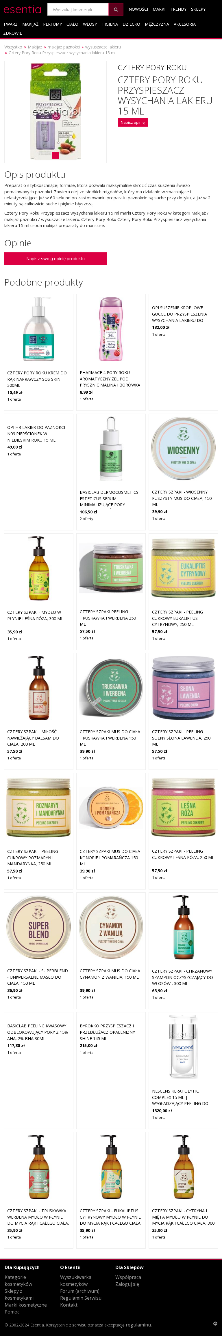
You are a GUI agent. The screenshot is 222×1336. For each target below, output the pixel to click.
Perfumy (52, 24)
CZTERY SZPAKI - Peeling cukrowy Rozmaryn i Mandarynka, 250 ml (32, 857)
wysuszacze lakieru (103, 47)
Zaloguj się (127, 1284)
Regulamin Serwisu (80, 1298)
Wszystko (13, 47)
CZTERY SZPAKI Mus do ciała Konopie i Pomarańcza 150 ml (110, 857)
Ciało (72, 24)
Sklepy (198, 9)
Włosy (90, 24)
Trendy (178, 9)
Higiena (109, 24)
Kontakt (68, 1305)
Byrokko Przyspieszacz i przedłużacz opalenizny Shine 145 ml (107, 1032)
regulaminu (138, 1325)
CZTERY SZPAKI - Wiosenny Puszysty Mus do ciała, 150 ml (182, 498)
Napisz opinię (133, 122)
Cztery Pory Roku (152, 67)
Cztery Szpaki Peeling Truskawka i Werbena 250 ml (108, 618)
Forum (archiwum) (79, 1291)
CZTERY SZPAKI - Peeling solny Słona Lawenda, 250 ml (181, 738)
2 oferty (86, 518)
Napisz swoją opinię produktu (55, 258)
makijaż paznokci (64, 47)
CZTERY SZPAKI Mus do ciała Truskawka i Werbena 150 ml (110, 738)
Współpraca (128, 1277)
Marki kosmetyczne (26, 1305)
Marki (159, 9)
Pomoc (12, 1312)
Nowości (138, 9)
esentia (22, 8)
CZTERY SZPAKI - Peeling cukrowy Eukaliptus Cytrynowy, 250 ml (177, 618)
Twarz (10, 24)
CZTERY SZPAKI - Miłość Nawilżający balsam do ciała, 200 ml (33, 738)
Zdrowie (12, 33)
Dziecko (131, 24)
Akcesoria (185, 24)
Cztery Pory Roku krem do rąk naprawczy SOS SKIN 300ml (37, 379)
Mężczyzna (157, 24)
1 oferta (14, 399)
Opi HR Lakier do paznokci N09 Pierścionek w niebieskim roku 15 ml (36, 433)
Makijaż (30, 24)
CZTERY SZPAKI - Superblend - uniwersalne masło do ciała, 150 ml (37, 977)
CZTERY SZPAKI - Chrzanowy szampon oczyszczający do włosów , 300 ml (182, 977)
